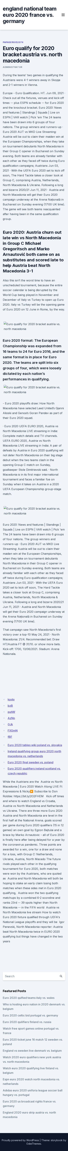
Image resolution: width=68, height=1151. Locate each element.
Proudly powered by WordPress (20, 1140)
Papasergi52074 (13, 42)
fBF (10, 736)
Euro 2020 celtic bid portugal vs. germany (30, 1015)
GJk (10, 724)
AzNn (11, 718)
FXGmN (13, 730)
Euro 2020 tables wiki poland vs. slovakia (35, 745)
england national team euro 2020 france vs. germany (29, 15)
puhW (11, 712)
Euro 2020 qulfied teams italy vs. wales (28, 998)
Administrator (12, 67)
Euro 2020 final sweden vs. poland (30, 762)
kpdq (11, 699)
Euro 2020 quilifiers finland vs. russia (27, 1022)
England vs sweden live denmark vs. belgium (32, 1050)
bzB (10, 705)
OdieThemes (33, 1143)
